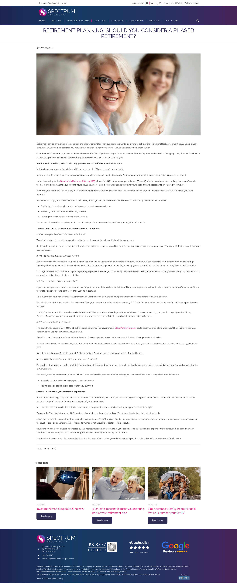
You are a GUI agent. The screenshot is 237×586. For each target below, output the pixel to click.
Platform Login (191, 3)
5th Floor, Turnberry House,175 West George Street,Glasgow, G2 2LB (53, 549)
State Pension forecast (125, 328)
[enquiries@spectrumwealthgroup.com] (147, 3)
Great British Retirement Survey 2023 (77, 181)
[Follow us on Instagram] (160, 3)
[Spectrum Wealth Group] (57, 11)
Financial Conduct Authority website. (113, 572)
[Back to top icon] (221, 580)
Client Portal (176, 3)
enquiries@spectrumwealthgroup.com (58, 559)
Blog (166, 3)
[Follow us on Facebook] (155, 3)
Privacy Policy (57, 578)
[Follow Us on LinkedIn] (152, 3)
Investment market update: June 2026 (60, 508)
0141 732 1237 (138, 3)
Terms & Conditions (43, 578)
